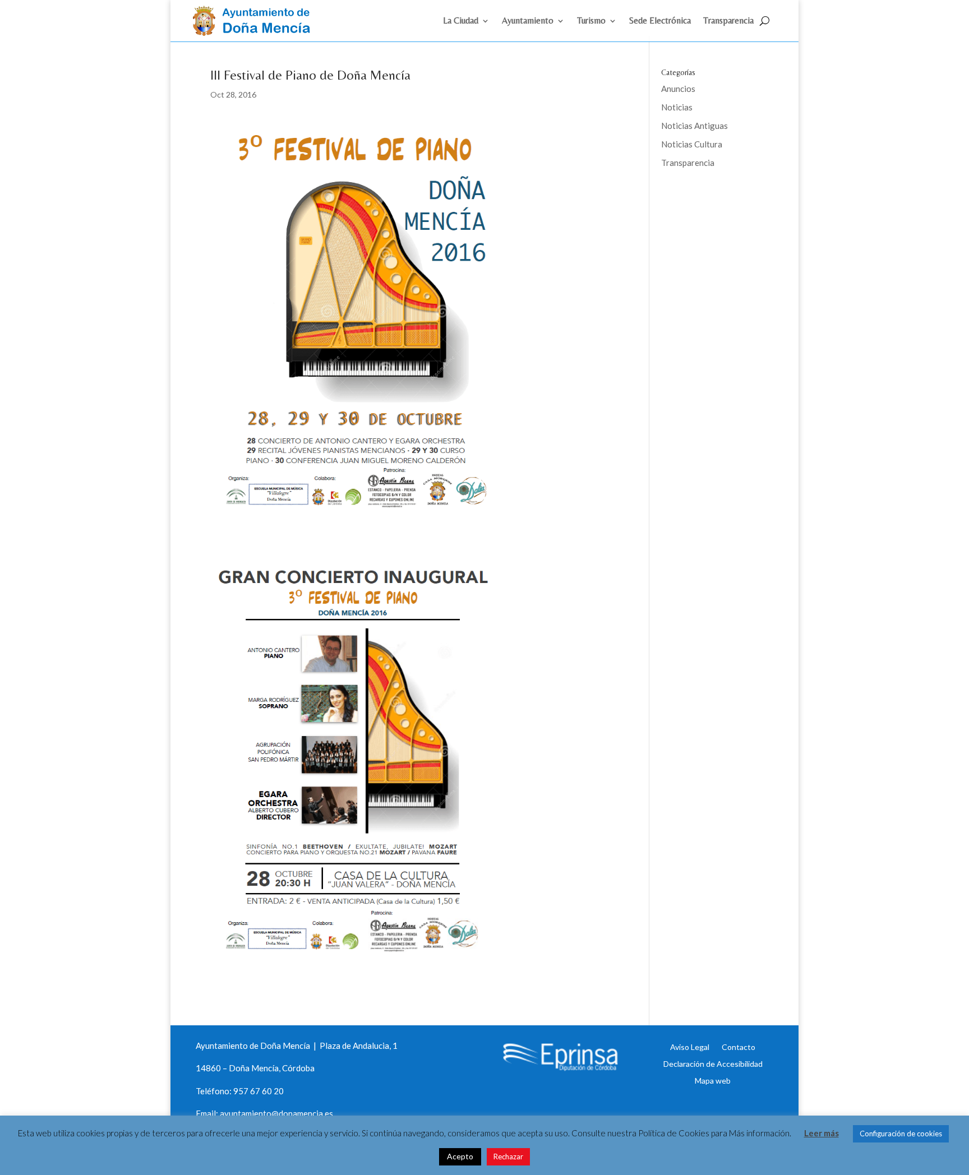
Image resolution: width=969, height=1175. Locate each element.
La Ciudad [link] (460, 21)
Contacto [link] (738, 1046)
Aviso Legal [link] (689, 1046)
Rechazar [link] (508, 1156)
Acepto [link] (460, 1156)
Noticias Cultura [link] (691, 144)
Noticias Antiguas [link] (694, 126)
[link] (256, 32)
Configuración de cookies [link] (901, 1133)
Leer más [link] (821, 1133)
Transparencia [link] (728, 21)
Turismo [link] (591, 21)
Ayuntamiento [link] (527, 21)
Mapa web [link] (713, 1080)
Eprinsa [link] (703, 199)
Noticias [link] (677, 107)
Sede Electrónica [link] (660, 21)
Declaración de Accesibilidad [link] (713, 1063)
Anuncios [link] (678, 89)
